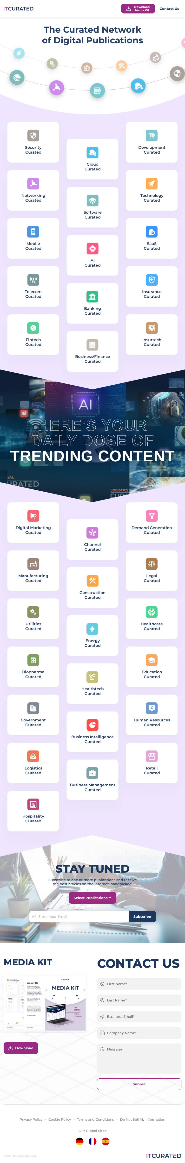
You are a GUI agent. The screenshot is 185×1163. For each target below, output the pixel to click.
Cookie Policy (59, 1119)
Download (24, 1048)
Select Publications (90, 898)
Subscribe (142, 916)
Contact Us (169, 8)
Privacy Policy (31, 1119)
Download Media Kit (142, 8)
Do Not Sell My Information (142, 1119)
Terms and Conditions (95, 1119)
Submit (139, 1084)
